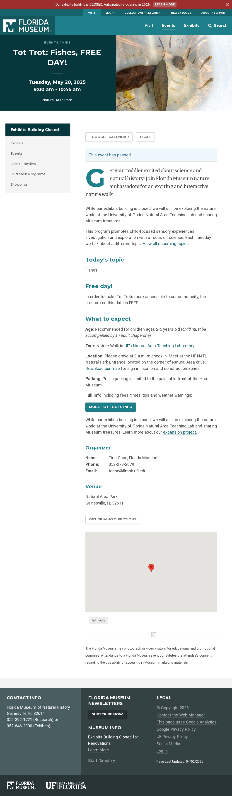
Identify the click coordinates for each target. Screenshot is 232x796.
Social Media (168, 743)
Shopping (18, 184)
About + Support (214, 12)
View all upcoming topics (166, 243)
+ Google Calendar (109, 137)
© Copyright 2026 (173, 707)
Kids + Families (23, 164)
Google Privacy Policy (176, 729)
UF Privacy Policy (172, 736)
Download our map (102, 368)
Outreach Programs (28, 174)
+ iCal (145, 137)
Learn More (165, 4)
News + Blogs (181, 12)
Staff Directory (101, 760)
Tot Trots (98, 620)
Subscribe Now (107, 714)
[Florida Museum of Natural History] (26, 785)
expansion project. (180, 432)
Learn (110, 12)
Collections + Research (143, 12)
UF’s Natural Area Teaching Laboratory (159, 345)
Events (168, 25)
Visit (91, 12)
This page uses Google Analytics (187, 722)
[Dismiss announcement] (227, 5)
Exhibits (191, 25)
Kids (66, 42)
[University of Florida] (71, 785)
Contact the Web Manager (181, 715)
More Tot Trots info (110, 407)
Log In (162, 751)
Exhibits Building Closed (35, 129)
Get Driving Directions (112, 519)
